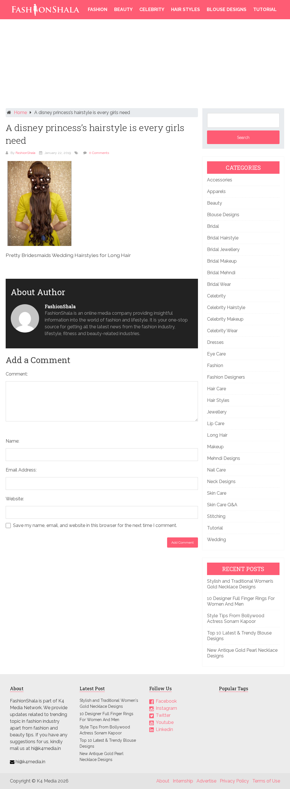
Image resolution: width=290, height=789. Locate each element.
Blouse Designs (226, 9)
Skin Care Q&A (222, 504)
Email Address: (21, 470)
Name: (12, 441)
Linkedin (164, 729)
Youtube (165, 722)
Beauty (123, 9)
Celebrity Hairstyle (226, 307)
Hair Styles (185, 9)
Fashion (97, 9)
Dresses (215, 342)
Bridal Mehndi (221, 272)
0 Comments (99, 153)
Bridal (213, 226)
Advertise (206, 781)
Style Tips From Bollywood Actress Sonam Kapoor (235, 618)
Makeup (215, 446)
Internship (183, 781)
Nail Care (216, 470)
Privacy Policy (234, 781)
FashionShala (25, 153)
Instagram (166, 708)
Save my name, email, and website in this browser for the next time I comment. (95, 525)
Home (20, 112)
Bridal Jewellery (223, 249)
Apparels (216, 191)
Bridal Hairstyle (222, 238)
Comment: (17, 374)
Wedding (216, 539)
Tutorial (265, 9)
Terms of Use (266, 781)
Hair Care (216, 388)
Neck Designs (221, 481)
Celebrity (151, 9)
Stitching (216, 516)
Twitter (163, 715)
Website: (15, 498)
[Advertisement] (145, 65)
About (162, 781)
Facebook (166, 701)
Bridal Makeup (222, 261)
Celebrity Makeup (225, 319)
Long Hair (217, 435)
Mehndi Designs (223, 458)
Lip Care (215, 423)
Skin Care (216, 493)
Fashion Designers (226, 377)
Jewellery (217, 412)
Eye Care (216, 354)
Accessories (219, 180)
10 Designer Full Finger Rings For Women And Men (241, 601)
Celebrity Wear (222, 330)
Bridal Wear (219, 284)
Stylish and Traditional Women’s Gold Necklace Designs (240, 583)
